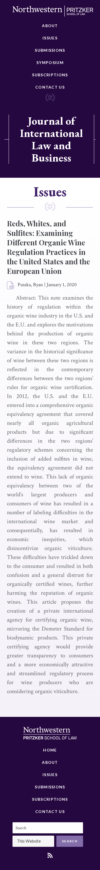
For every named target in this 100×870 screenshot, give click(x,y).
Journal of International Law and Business (51, 139)
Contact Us (50, 87)
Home (50, 750)
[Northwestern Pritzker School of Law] (52, 13)
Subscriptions (50, 74)
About (50, 25)
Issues (50, 37)
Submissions (50, 50)
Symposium (50, 62)
